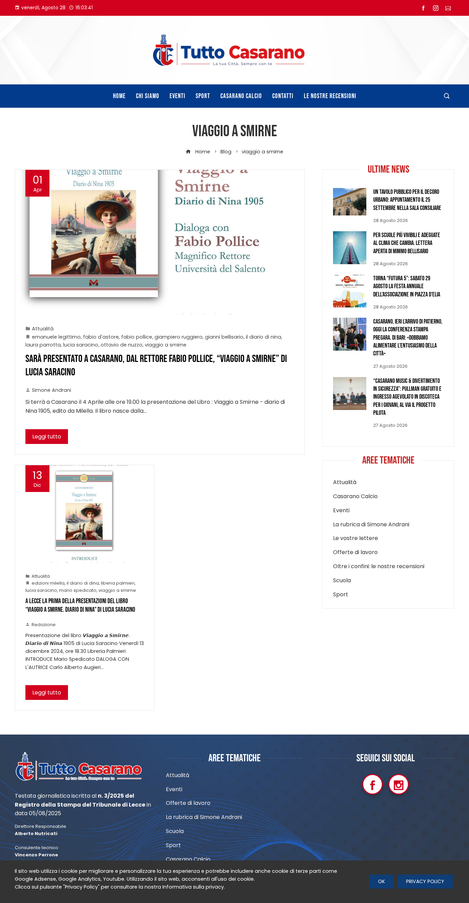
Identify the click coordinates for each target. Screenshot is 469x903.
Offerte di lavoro (355, 552)
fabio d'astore (101, 336)
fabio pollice (136, 336)
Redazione (44, 625)
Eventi (341, 510)
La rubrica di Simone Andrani (371, 524)
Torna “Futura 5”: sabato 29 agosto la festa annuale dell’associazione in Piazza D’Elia (406, 286)
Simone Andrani (51, 390)
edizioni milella (48, 583)
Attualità (43, 328)
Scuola (342, 580)
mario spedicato (77, 590)
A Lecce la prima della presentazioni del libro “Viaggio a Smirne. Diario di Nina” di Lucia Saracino (80, 605)
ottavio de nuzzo (121, 344)
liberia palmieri (118, 583)
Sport (340, 594)
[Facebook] (372, 784)
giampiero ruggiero (179, 336)
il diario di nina (263, 336)
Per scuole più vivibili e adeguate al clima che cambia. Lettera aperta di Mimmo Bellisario (406, 243)
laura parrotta (43, 344)
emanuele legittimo (56, 336)
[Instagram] (398, 784)
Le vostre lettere (355, 538)
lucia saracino (80, 344)
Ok (381, 881)
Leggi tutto (46, 437)
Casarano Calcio (355, 496)
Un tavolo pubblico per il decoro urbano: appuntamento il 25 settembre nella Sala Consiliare (407, 200)
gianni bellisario (224, 336)
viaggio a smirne (165, 344)
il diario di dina (83, 583)
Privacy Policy (425, 881)
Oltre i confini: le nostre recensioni (378, 566)
